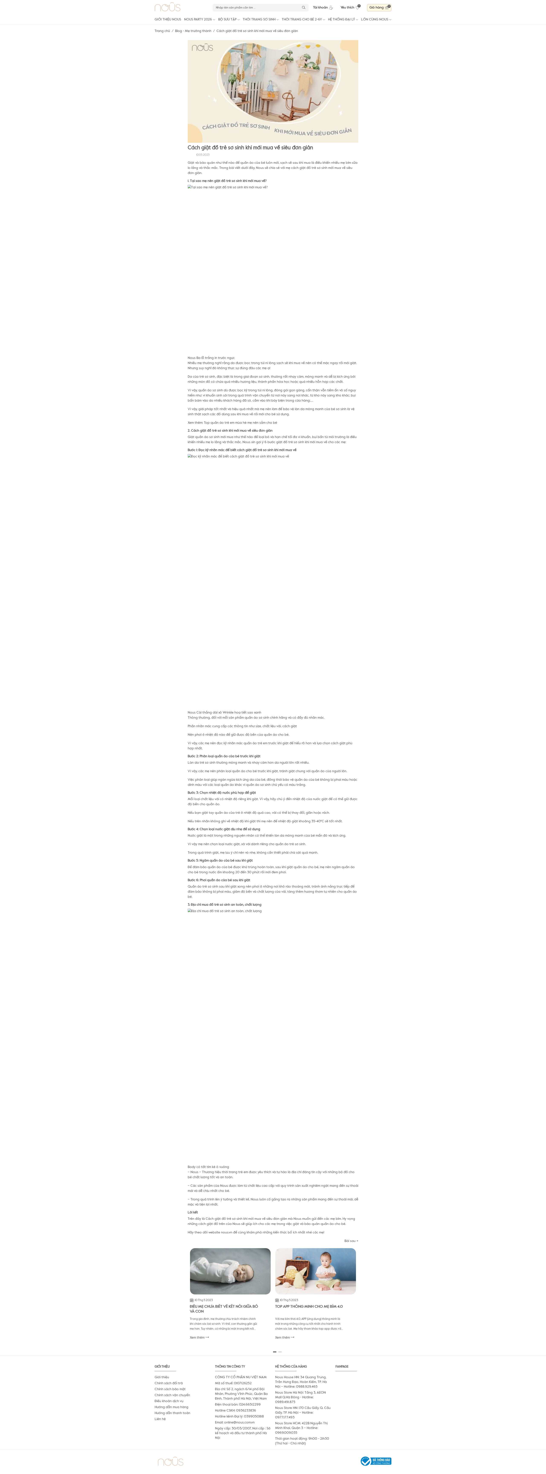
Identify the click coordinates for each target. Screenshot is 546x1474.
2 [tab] (280, 1351)
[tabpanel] (230, 1296)
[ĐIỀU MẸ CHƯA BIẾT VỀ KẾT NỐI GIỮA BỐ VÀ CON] (230, 1271)
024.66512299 (250, 1404)
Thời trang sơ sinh (259, 19)
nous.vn (226, 1232)
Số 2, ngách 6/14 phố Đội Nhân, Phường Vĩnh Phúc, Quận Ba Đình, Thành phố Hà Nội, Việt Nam (241, 1394)
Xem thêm (197, 1337)
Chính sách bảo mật (170, 1389)
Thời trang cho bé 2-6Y (302, 19)
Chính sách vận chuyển (172, 1395)
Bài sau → (351, 1241)
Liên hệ (160, 1419)
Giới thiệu (162, 1377)
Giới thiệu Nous (168, 19)
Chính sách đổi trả (169, 1383)
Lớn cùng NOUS (374, 19)
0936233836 (246, 1410)
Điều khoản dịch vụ (169, 1401)
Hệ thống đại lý (341, 19)
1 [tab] (274, 1351)
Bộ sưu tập (227, 19)
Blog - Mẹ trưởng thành (193, 31)
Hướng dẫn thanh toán (172, 1413)
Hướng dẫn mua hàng (171, 1407)
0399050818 (254, 1416)
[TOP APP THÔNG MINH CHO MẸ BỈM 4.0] (315, 1271)
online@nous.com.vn (239, 1422)
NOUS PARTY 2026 (198, 19)
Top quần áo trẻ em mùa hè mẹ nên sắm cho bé (240, 423)
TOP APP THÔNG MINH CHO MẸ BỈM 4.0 (309, 1307)
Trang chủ (162, 31)
